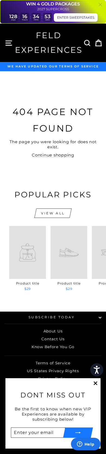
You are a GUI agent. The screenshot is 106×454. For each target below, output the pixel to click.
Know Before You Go (53, 347)
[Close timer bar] (100, 4)
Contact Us (52, 339)
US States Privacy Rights (53, 371)
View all (53, 213)
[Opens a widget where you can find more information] (86, 444)
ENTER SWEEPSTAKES (75, 17)
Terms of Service (53, 363)
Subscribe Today (52, 317)
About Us (53, 331)
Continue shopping (53, 155)
